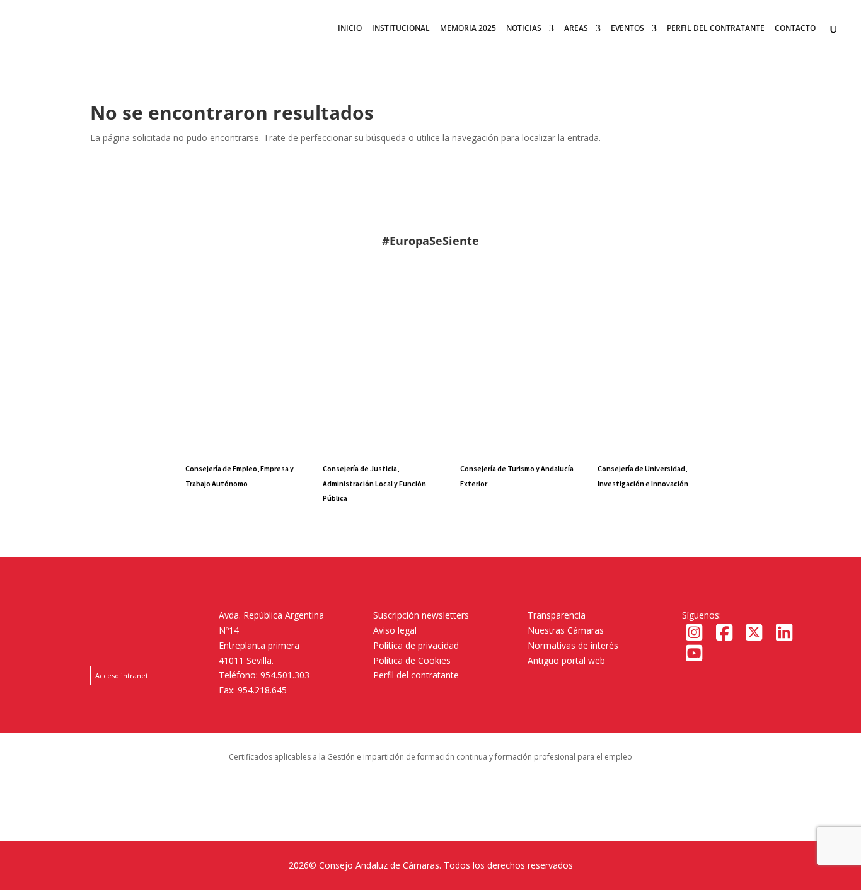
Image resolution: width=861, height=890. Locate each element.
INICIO (350, 28)
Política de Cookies (412, 660)
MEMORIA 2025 (468, 28)
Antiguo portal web (566, 660)
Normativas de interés (573, 645)
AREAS (576, 28)
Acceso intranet (121, 675)
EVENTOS (627, 28)
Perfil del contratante (416, 675)
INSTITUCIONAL (401, 28)
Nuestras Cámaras (566, 630)
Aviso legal (395, 630)
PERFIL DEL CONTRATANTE (716, 28)
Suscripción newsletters (421, 615)
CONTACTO (795, 28)
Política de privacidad (416, 645)
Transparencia (557, 615)
